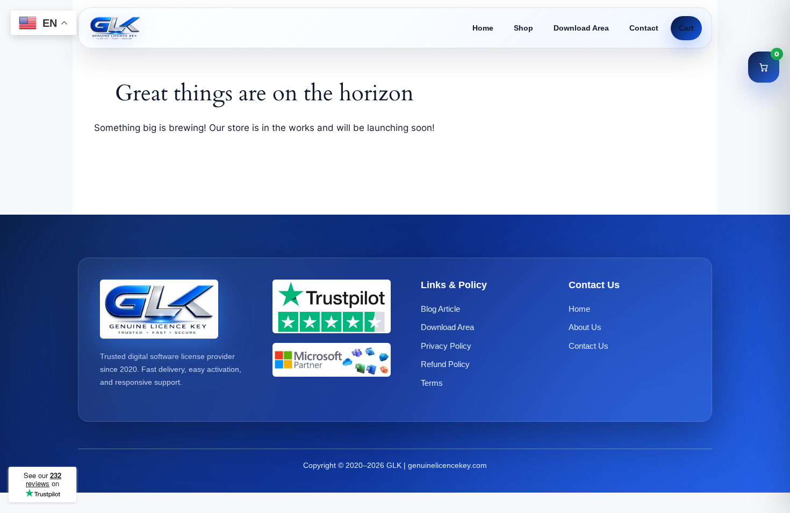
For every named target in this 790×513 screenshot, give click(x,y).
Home (482, 28)
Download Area (581, 28)
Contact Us (588, 345)
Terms (432, 382)
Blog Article (440, 308)
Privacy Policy (446, 345)
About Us (585, 327)
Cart (686, 28)
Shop (523, 28)
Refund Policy (445, 364)
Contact (643, 28)
